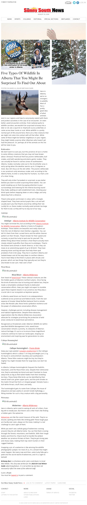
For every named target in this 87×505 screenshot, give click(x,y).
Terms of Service (52, 493)
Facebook (72, 493)
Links (26, 497)
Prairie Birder (34, 348)
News (9, 19)
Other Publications (31, 495)
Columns (27, 19)
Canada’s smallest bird (27, 351)
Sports (17, 19)
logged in (14, 475)
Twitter (72, 495)
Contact (76, 19)
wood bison (16, 278)
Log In (83, 2)
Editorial (38, 19)
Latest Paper (50, 483)
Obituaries (65, 19)
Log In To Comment (34, 483)
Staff (3, 493)
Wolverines (5, 417)
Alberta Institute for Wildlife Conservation (29, 221)
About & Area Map (30, 493)
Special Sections (51, 19)
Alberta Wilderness (30, 275)
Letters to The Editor (9, 495)
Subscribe (62, 483)
